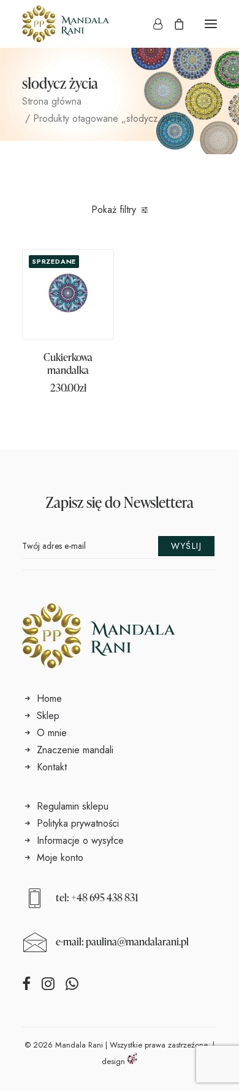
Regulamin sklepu (72, 806)
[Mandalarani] (65, 24)
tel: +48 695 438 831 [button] (97, 897)
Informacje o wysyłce (80, 840)
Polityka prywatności (78, 823)
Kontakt (52, 767)
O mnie (52, 733)
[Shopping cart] (173, 23)
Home (49, 698)
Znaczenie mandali (75, 750)
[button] (211, 24)
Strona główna (52, 101)
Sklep (48, 716)
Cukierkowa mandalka (68, 363)
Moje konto (60, 858)
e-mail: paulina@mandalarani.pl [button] (122, 941)
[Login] (152, 23)
